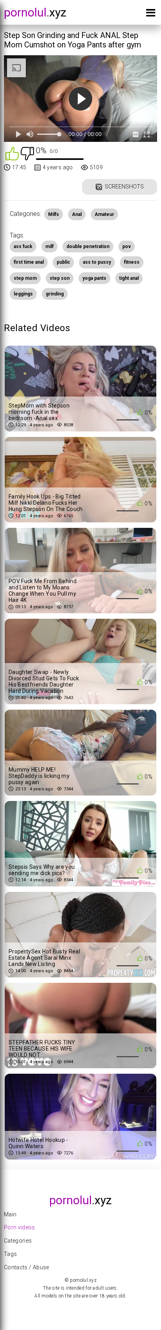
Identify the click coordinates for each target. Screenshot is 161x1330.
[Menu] (150, 14)
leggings (23, 294)
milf (49, 246)
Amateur (104, 214)
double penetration (87, 246)
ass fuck (23, 246)
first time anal (29, 262)
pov (126, 246)
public (63, 262)
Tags (10, 1254)
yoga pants (94, 278)
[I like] (12, 153)
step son (60, 278)
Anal (77, 214)
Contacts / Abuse (26, 1267)
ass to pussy (97, 262)
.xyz (35, 12)
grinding (55, 294)
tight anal (129, 278)
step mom (25, 278)
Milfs (53, 214)
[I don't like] (27, 153)
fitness (132, 262)
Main (10, 1214)
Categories (18, 1241)
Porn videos (19, 1227)
